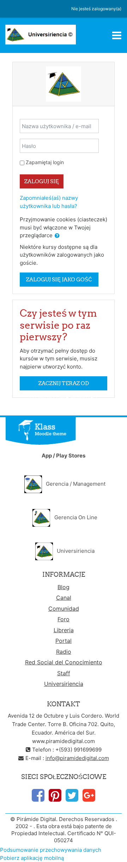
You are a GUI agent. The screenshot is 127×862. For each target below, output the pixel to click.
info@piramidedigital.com (77, 758)
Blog (63, 587)
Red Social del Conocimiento (63, 662)
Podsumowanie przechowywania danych (50, 849)
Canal (63, 597)
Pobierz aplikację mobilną (32, 858)
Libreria (64, 630)
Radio (63, 651)
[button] (57, 236)
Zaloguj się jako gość (59, 279)
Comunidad (63, 608)
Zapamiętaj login (45, 162)
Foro (63, 619)
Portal (63, 640)
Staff (63, 673)
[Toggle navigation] (117, 35)
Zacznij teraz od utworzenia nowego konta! (63, 385)
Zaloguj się (41, 181)
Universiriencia (63, 683)
